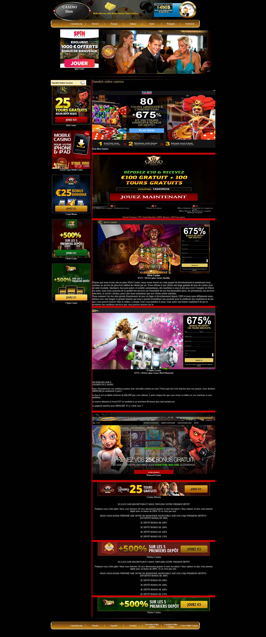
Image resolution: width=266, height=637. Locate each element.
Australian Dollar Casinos (152, 625)
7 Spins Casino (71, 303)
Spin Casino (79, 69)
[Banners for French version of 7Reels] (71, 257)
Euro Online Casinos (190, 626)
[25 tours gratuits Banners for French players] (71, 124)
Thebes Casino (154, 557)
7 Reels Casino (71, 259)
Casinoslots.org (76, 24)
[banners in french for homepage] (163, 12)
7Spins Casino (154, 612)
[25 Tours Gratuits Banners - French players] (154, 495)
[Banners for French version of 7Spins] (71, 301)
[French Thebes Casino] (154, 555)
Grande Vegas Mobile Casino (71, 170)
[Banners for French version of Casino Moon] (71, 212)
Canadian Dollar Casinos (170, 625)
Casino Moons (71, 214)
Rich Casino (71, 125)
